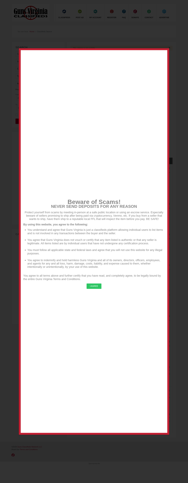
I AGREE (94, 286)
